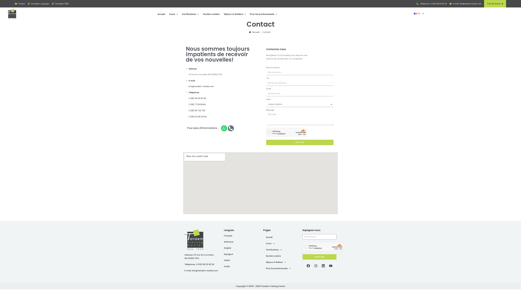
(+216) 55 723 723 (197, 110)
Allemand (228, 242)
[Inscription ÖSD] (53, 4)
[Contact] (16, 4)
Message (270, 110)
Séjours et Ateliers (233, 14)
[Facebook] (308, 265)
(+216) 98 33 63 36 (197, 98)
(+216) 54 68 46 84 (198, 116)
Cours (172, 14)
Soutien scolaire (211, 14)
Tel (267, 78)
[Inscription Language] (29, 4)
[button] (173, 14)
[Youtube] (330, 265)
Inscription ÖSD (62, 4)
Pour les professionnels (262, 14)
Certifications (189, 14)
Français (228, 235)
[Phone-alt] (231, 128)
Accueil (161, 14)
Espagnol (228, 254)
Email (268, 89)
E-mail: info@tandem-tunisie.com (467, 4)
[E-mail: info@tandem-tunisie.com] (450, 4)
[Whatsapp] (224, 128)
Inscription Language (40, 4)
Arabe (227, 266)
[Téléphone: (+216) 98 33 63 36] (418, 4)
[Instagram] (315, 265)
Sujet (268, 99)
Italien (227, 260)
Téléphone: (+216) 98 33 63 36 (433, 4)
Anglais (227, 248)
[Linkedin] (323, 265)
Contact (21, 4)
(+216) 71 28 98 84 (197, 104)
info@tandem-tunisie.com (201, 86)
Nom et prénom (273, 67)
